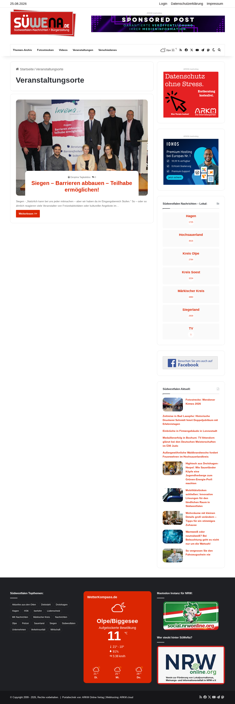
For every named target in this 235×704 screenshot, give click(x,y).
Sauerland (39, 623)
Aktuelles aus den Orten (24, 604)
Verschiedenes (107, 49)
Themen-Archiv (22, 49)
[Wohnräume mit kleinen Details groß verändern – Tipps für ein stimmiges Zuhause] (173, 518)
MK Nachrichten (20, 617)
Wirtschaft (55, 629)
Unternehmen (19, 629)
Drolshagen (62, 604)
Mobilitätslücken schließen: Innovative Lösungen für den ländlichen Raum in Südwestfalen (199, 498)
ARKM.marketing (154, 13)
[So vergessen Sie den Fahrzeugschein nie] (173, 555)
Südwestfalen (68, 623)
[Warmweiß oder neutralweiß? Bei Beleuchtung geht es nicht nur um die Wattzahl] (173, 536)
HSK (26, 611)
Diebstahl (46, 604)
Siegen (53, 623)
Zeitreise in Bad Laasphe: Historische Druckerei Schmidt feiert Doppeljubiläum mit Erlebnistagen (190, 420)
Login (163, 4)
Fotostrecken (45, 49)
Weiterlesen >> (28, 213)
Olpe (14, 623)
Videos (63, 49)
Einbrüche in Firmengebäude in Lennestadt (190, 430)
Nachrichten (61, 617)
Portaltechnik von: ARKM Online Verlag (83, 697)
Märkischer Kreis (41, 617)
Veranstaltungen (83, 49)
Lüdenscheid (53, 611)
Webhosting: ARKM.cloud (119, 697)
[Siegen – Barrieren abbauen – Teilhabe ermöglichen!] (82, 148)
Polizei (25, 623)
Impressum (215, 4)
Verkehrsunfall (38, 629)
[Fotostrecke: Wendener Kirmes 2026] (173, 404)
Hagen (15, 611)
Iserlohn (38, 611)
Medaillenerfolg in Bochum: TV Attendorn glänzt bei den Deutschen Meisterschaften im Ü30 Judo (189, 441)
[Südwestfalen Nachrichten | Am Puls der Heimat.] (43, 23)
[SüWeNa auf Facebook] (190, 368)
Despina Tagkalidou (80, 177)
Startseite (26, 69)
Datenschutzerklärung (187, 4)
